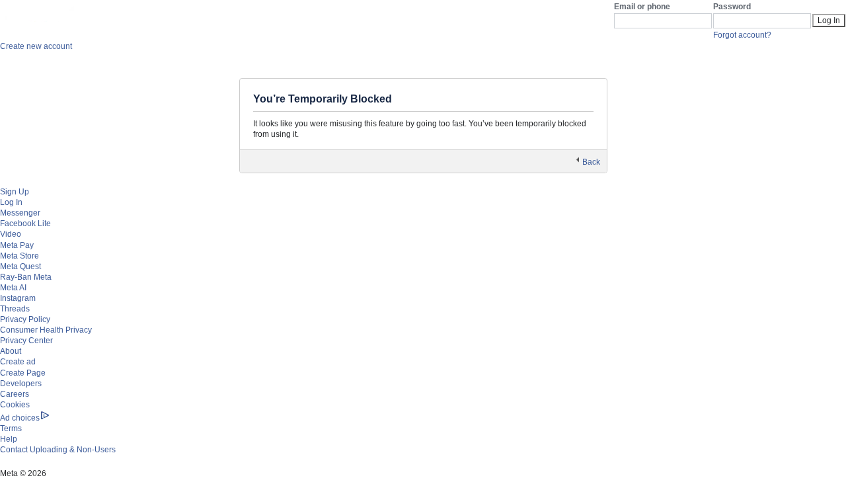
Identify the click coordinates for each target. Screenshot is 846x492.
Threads (15, 308)
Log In (11, 202)
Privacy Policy (25, 319)
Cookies (15, 404)
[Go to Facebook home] (56, 18)
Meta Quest (20, 266)
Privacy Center (26, 340)
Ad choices (20, 418)
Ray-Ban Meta (26, 277)
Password (732, 6)
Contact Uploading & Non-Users (58, 449)
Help (8, 439)
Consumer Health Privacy (46, 330)
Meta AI (13, 287)
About (10, 351)
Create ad (18, 361)
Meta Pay (17, 245)
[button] (588, 162)
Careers (14, 394)
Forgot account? (742, 35)
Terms (11, 428)
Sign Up (14, 191)
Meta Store (19, 256)
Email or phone (642, 6)
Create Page (23, 373)
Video (10, 234)
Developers (21, 383)
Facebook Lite (25, 223)
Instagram (18, 298)
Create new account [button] (36, 46)
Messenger (20, 213)
